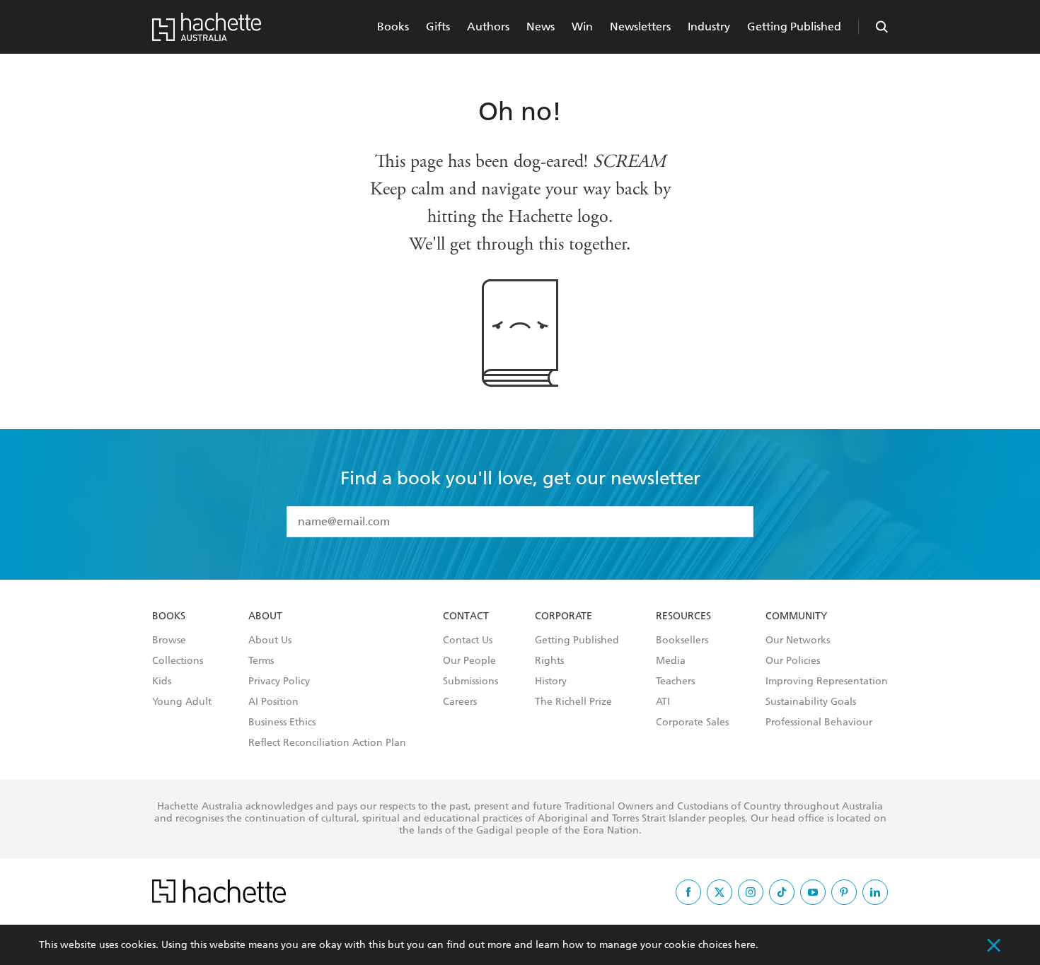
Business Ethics (282, 722)
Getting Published (794, 26)
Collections (177, 661)
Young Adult (182, 702)
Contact (466, 616)
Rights (549, 661)
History (551, 681)
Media (671, 661)
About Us (269, 640)
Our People (469, 661)
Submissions (470, 681)
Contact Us (467, 640)
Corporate (563, 616)
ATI (663, 702)
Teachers (675, 681)
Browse (169, 640)
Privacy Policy (279, 681)
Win (582, 26)
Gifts (438, 26)
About (265, 616)
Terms (261, 661)
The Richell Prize (573, 702)
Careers (460, 702)
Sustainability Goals (810, 702)
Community (796, 616)
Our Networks (797, 640)
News (540, 26)
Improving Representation (826, 681)
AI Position (273, 702)
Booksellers (682, 640)
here (745, 945)
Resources (683, 616)
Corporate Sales (692, 722)
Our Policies (792, 661)
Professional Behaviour (818, 722)
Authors (488, 26)
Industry (709, 26)
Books (393, 26)
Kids (161, 681)
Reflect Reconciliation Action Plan (327, 743)
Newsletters (640, 26)
